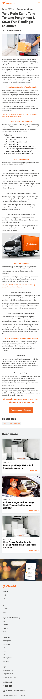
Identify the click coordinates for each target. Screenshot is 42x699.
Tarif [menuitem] (4, 605)
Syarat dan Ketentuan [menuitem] (9, 677)
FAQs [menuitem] (4, 612)
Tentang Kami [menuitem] (7, 641)
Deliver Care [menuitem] (6, 644)
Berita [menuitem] (4, 651)
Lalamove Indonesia (12, 30)
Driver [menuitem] (4, 602)
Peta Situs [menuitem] (6, 661)
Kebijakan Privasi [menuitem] (8, 670)
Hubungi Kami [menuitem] (7, 658)
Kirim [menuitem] (4, 598)
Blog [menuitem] (4, 647)
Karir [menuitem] (4, 654)
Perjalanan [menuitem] (6, 625)
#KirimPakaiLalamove (12, 423)
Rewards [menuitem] (5, 609)
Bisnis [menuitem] (4, 595)
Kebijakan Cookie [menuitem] (8, 674)
